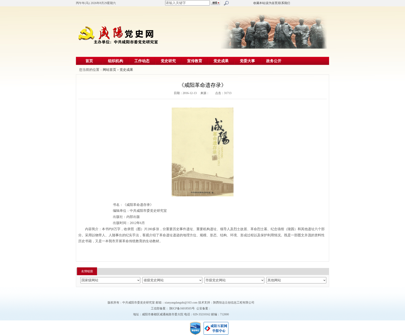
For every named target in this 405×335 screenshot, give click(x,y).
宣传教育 (194, 61)
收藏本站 (259, 3)
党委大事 (247, 61)
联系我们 (284, 3)
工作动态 (142, 61)
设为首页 (272, 3)
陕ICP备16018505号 (182, 308)
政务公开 (273, 61)
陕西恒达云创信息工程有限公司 (233, 302)
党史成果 (221, 61)
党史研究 (168, 61)
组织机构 (115, 61)
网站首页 (109, 69)
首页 (89, 61)
